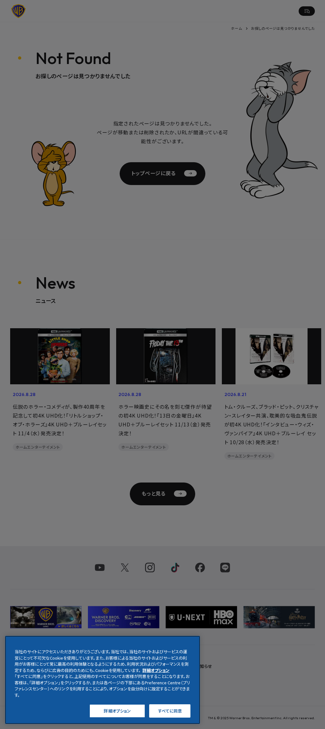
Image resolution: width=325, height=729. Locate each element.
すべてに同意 (170, 711)
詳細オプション (117, 711)
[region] (102, 680)
